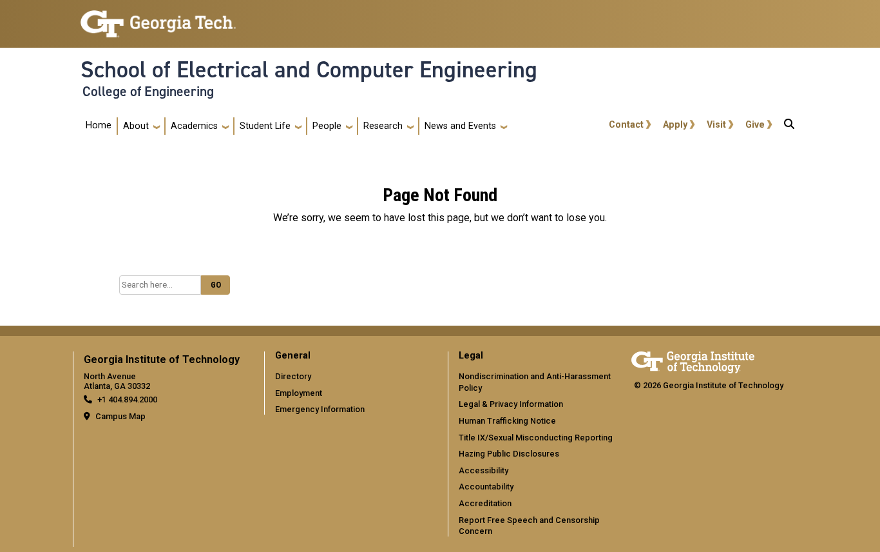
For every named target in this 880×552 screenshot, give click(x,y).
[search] (789, 126)
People (326, 126)
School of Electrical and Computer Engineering (309, 69)
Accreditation (485, 503)
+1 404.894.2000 (127, 399)
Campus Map (120, 416)
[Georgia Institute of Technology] (158, 18)
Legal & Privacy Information (511, 404)
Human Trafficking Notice (507, 421)
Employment (298, 393)
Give (755, 124)
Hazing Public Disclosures (509, 453)
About (136, 126)
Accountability (486, 486)
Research (383, 126)
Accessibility (483, 470)
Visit (716, 124)
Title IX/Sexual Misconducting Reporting (536, 437)
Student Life (265, 126)
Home (98, 125)
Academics (194, 126)
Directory (293, 376)
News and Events (460, 126)
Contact (626, 124)
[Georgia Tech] (692, 360)
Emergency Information (320, 409)
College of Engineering (148, 91)
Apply (675, 124)
